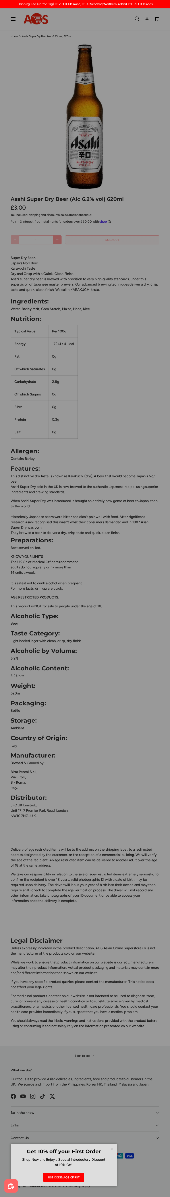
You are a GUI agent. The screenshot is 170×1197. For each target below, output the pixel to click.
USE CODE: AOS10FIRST (63, 1177)
